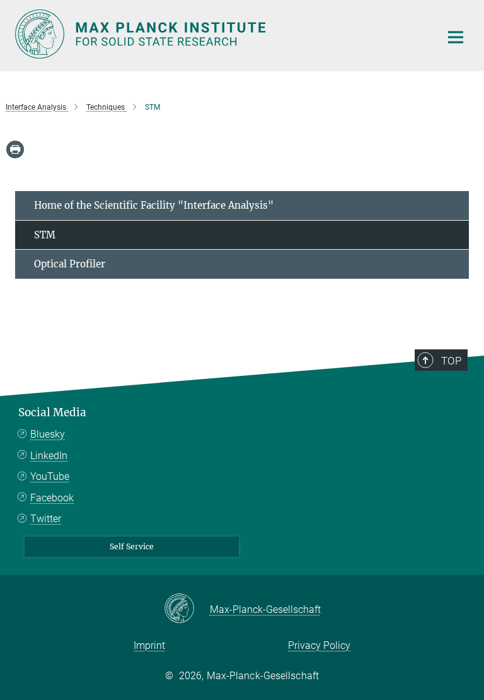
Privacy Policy (319, 645)
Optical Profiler (69, 264)
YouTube (49, 476)
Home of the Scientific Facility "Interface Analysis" (154, 205)
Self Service (132, 546)
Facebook (52, 498)
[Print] (15, 149)
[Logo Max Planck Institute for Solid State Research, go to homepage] (220, 34)
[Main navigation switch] (455, 37)
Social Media (52, 412)
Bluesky (47, 434)
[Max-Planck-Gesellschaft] (187, 609)
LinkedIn (48, 456)
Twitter (45, 519)
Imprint (149, 645)
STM (44, 235)
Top (451, 360)
